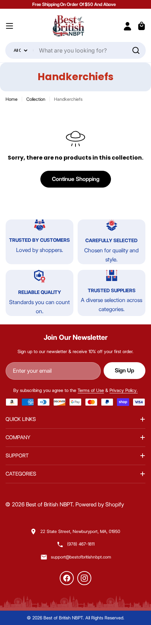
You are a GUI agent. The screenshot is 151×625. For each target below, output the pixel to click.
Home (12, 99)
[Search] (136, 50)
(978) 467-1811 (80, 544)
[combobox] (75, 50)
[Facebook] (67, 578)
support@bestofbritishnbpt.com (81, 557)
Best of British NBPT (49, 504)
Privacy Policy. (124, 390)
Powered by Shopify (100, 504)
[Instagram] (84, 578)
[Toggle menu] (9, 26)
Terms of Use (91, 390)
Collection (35, 99)
